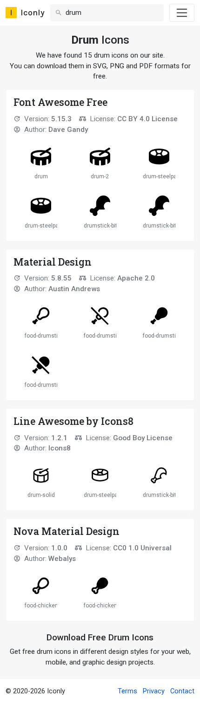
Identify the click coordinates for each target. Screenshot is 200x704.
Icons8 (59, 448)
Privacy (154, 691)
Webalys (62, 558)
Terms (127, 691)
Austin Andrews (74, 289)
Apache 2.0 (136, 278)
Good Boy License (143, 438)
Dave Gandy (68, 129)
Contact (182, 691)
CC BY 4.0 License (147, 119)
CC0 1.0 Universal (142, 548)
